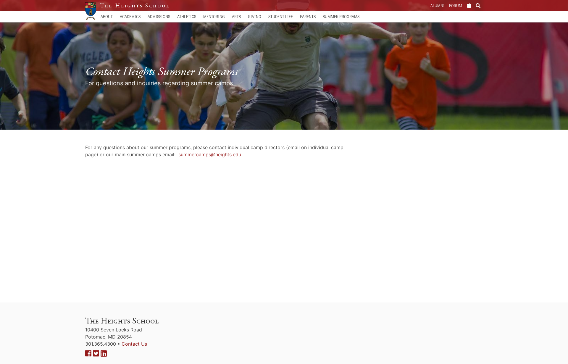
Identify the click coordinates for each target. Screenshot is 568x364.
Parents (308, 16)
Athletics (186, 16)
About (107, 16)
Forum (455, 5)
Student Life (280, 16)
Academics (130, 16)
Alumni (437, 5)
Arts (236, 16)
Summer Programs (341, 16)
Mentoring (214, 16)
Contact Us (134, 344)
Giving (254, 16)
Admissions (159, 16)
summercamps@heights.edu (209, 154)
